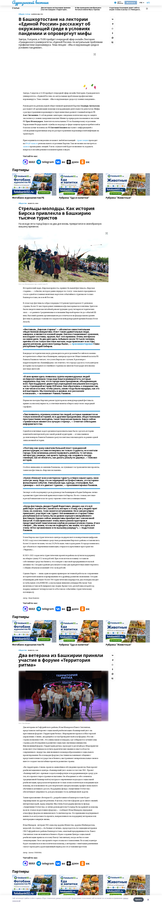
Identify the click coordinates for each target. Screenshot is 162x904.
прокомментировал (82, 343)
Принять (138, 899)
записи (26, 146)
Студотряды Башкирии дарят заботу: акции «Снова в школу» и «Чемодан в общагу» (124, 8)
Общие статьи (24, 14)
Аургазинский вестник (30, 2)
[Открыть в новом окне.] (29, 161)
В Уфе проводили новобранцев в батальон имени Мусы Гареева (88, 8)
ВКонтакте (131, 3)
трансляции (82, 140)
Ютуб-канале (32, 143)
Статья (15, 8)
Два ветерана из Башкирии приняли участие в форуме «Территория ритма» (55, 8)
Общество (23, 650)
